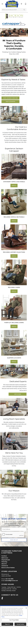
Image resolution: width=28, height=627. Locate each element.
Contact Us (4, 566)
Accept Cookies (20, 624)
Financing (4, 562)
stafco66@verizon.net (11, 581)
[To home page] (12, 4)
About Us (4, 564)
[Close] (26, 608)
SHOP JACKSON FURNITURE (10, 98)
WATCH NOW (17, 394)
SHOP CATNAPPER (10, 101)
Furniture (4, 556)
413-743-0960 (9, 579)
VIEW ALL (14, 185)
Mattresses (4, 558)
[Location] (21, 4)
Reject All (7, 624)
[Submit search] (24, 9)
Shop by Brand (5, 560)
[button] (2, 4)
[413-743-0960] (25, 4)
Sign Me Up (14, 540)
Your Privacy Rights (14, 619)
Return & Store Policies (8, 568)
